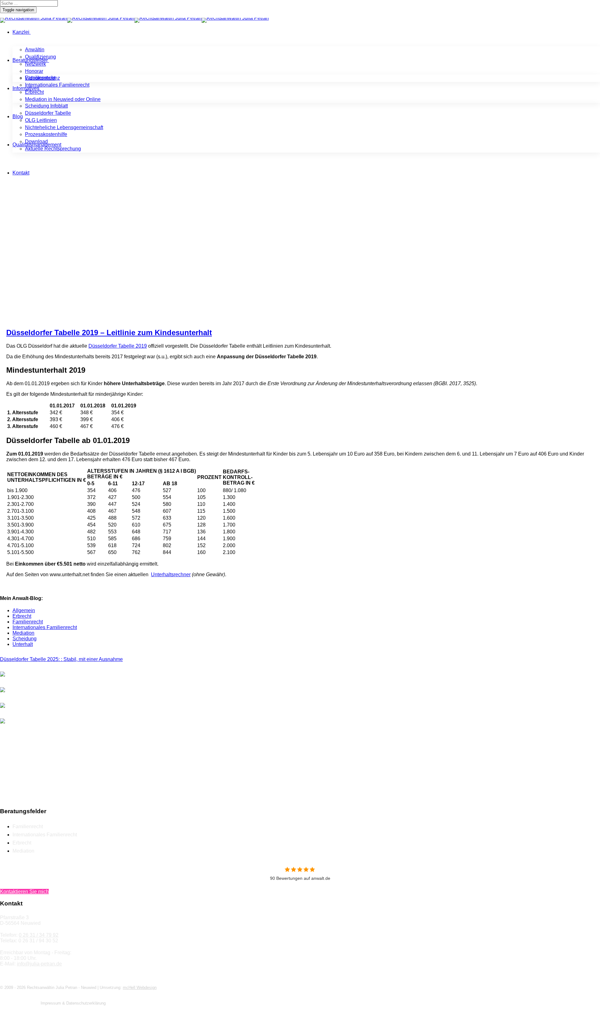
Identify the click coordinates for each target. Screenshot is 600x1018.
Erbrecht (34, 92)
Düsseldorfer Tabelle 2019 (117, 346)
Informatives (25, 88)
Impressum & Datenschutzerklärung (73, 1003)
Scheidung (24, 638)
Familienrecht (40, 77)
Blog (17, 116)
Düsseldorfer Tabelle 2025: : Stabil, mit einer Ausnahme (61, 659)
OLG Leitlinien (41, 120)
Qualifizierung (40, 56)
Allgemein (77, 269)
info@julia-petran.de (39, 963)
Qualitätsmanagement (36, 144)
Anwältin (34, 49)
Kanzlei (20, 32)
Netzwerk (35, 64)
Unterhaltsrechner (171, 574)
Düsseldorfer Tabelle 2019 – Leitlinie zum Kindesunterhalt (109, 332)
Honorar (34, 71)
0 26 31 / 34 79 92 (38, 935)
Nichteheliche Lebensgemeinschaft (64, 127)
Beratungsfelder (30, 60)
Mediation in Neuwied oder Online (63, 99)
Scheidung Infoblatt (46, 105)
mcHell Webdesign (140, 987)
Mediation (23, 633)
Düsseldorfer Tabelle (48, 113)
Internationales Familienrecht (57, 85)
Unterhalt (22, 644)
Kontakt (20, 172)
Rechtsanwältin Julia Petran (31, 269)
